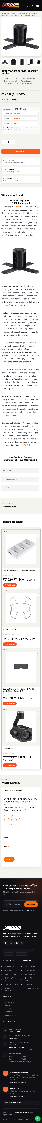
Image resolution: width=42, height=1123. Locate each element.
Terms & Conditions (9, 1010)
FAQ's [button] (8, 488)
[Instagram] (22, 943)
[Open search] (26, 5)
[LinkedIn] (11, 943)
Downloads (29, 984)
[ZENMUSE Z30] (21, 726)
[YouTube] (16, 943)
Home (3, 13)
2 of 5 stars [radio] (8, 819)
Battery (16, 207)
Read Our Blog (10, 974)
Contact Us (9, 967)
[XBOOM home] (21, 928)
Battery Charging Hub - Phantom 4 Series (19, 571)
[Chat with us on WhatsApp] (38, 1119)
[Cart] (32, 5)
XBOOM (26, 445)
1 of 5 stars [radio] (5, 819)
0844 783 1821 (15, 1032)
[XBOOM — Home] (11, 5)
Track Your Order (11, 984)
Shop (7, 13)
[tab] (5, 62)
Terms (13, 1119)
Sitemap (28, 1119)
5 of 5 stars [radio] (19, 819)
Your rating (8, 816)
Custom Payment (31, 988)
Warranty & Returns (9, 1004)
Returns (20, 1119)
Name (6, 837)
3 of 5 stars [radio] (12, 819)
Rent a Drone (30, 974)
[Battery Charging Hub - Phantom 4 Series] (21, 549)
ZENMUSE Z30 (8, 748)
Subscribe (31, 904)
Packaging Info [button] (11, 479)
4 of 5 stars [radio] (15, 819)
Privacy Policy (29, 910)
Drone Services (30, 967)
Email (6, 847)
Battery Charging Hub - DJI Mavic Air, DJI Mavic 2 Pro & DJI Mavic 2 (18, 690)
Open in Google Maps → (18, 1082)
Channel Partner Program (11, 989)
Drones (13, 13)
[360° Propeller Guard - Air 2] (21, 608)
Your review (8, 824)
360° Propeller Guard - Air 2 (13, 630)
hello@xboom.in (15, 1038)
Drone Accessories (22, 13)
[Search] (37, 70)
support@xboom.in (16, 1047)
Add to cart (20, 151)
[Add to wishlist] (37, 535)
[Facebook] (5, 943)
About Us (8, 970)
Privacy (5, 1119)
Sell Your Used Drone (10, 979)
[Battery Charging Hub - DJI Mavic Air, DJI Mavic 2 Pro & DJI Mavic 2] (21, 667)
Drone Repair (30, 970)
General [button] (9, 470)
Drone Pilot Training (29, 979)
